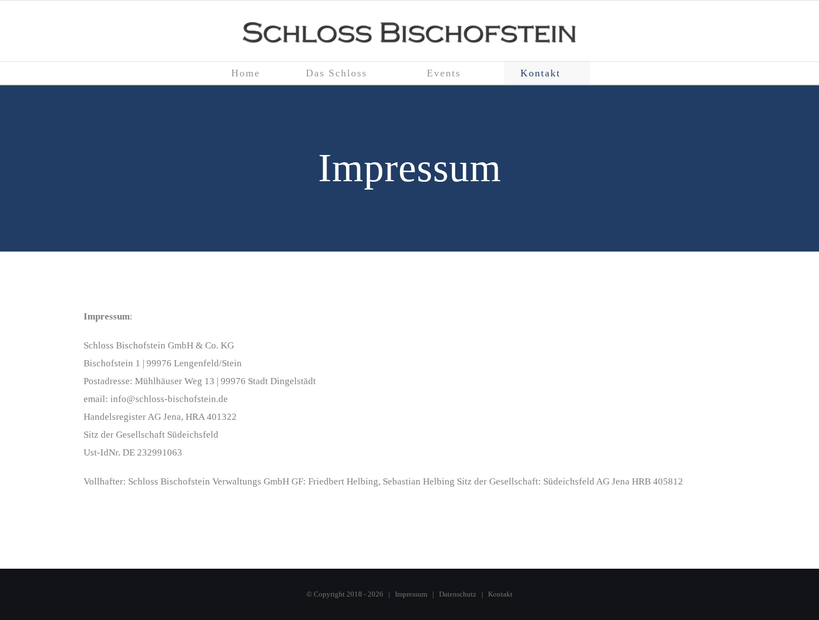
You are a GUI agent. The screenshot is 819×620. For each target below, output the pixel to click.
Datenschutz (457, 594)
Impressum (411, 594)
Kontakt (500, 594)
